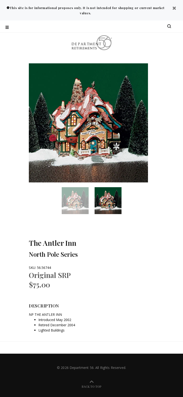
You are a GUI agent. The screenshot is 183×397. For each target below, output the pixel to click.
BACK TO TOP (92, 386)
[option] (78, 200)
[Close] (174, 8)
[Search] (169, 26)
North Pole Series (53, 254)
